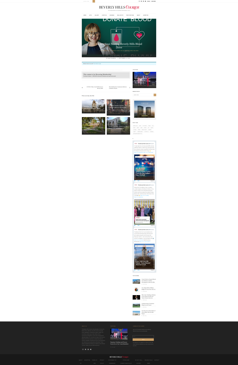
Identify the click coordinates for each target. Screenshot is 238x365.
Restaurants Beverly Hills (137, 133)
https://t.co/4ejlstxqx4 (138, 197)
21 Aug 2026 (87, 132)
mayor (152, 127)
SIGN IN (148, 1)
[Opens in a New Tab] (139, 1)
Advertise (87, 360)
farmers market (140, 131)
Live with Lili (146, 131)
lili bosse (134, 129)
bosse (138, 127)
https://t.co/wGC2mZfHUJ (145, 241)
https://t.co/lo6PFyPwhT (148, 152)
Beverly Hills (135, 125)
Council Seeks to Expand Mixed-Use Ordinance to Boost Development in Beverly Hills (149, 281)
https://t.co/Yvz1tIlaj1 (144, 195)
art (148, 127)
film (152, 125)
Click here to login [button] (97, 63)
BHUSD (149, 125)
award (139, 129)
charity (134, 131)
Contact (156, 360)
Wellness (135, 50)
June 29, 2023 (144, 291)
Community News (115, 50)
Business (91, 111)
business (149, 129)
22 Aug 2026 (87, 111)
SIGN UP (143, 339)
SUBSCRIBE (153, 1)
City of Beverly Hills (105, 50)
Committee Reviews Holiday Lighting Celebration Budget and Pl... (117, 107)
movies (145, 127)
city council (145, 125)
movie (134, 127)
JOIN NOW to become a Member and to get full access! (104, 76)
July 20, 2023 (144, 284)
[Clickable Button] (94, 1)
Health (122, 50)
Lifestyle (127, 50)
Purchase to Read (87, 76)
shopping (151, 131)
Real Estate (94, 132)
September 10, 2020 (124, 58)
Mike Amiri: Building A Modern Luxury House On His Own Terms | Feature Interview (149, 296)
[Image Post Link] (136, 281)
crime (141, 127)
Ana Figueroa (112, 58)
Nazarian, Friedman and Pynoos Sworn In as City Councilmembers (142, 81)
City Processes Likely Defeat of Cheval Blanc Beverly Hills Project (148, 312)
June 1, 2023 (144, 315)
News (131, 50)
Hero (140, 125)
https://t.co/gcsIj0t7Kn (138, 152)
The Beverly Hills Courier (146, 143)
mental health (144, 129)
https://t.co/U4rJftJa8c (138, 240)
